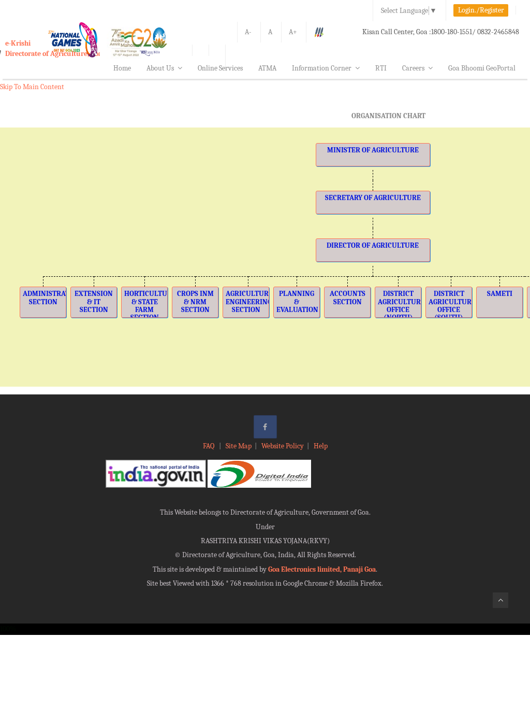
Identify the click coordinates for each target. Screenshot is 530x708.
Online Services (220, 68)
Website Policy (282, 446)
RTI (381, 68)
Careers (413, 68)
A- (248, 31)
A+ (293, 31)
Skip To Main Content (32, 86)
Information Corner (321, 68)
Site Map (239, 446)
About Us (160, 68)
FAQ (209, 446)
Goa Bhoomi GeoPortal (482, 68)
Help (321, 446)
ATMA (267, 68)
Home (122, 68)
